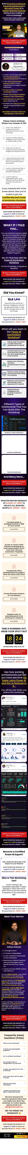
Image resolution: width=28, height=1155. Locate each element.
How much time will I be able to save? (13, 1077)
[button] (14, 1043)
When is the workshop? (11, 1043)
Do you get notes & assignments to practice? (12, 1062)
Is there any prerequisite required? (11, 1049)
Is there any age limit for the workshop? (13, 1069)
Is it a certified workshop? (12, 1056)
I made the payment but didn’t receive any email (11, 1091)
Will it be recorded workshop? (9, 1084)
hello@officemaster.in (14, 1107)
